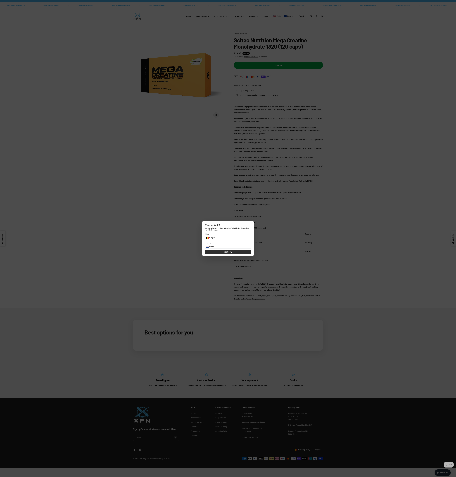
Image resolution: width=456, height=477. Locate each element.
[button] (228, 238)
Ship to (207, 234)
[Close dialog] (252, 222)
